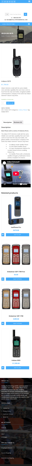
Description (7, 122)
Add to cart (10, 103)
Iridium (20, 110)
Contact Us (6, 408)
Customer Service (8, 414)
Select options (17, 279)
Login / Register (7, 24)
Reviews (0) (18, 122)
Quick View (16, 208)
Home (3, 36)
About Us (5, 417)
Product (8, 36)
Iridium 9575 (5, 112)
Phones (25, 110)
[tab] (7, 122)
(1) (14, 24)
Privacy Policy (7, 411)
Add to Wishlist (5, 108)
